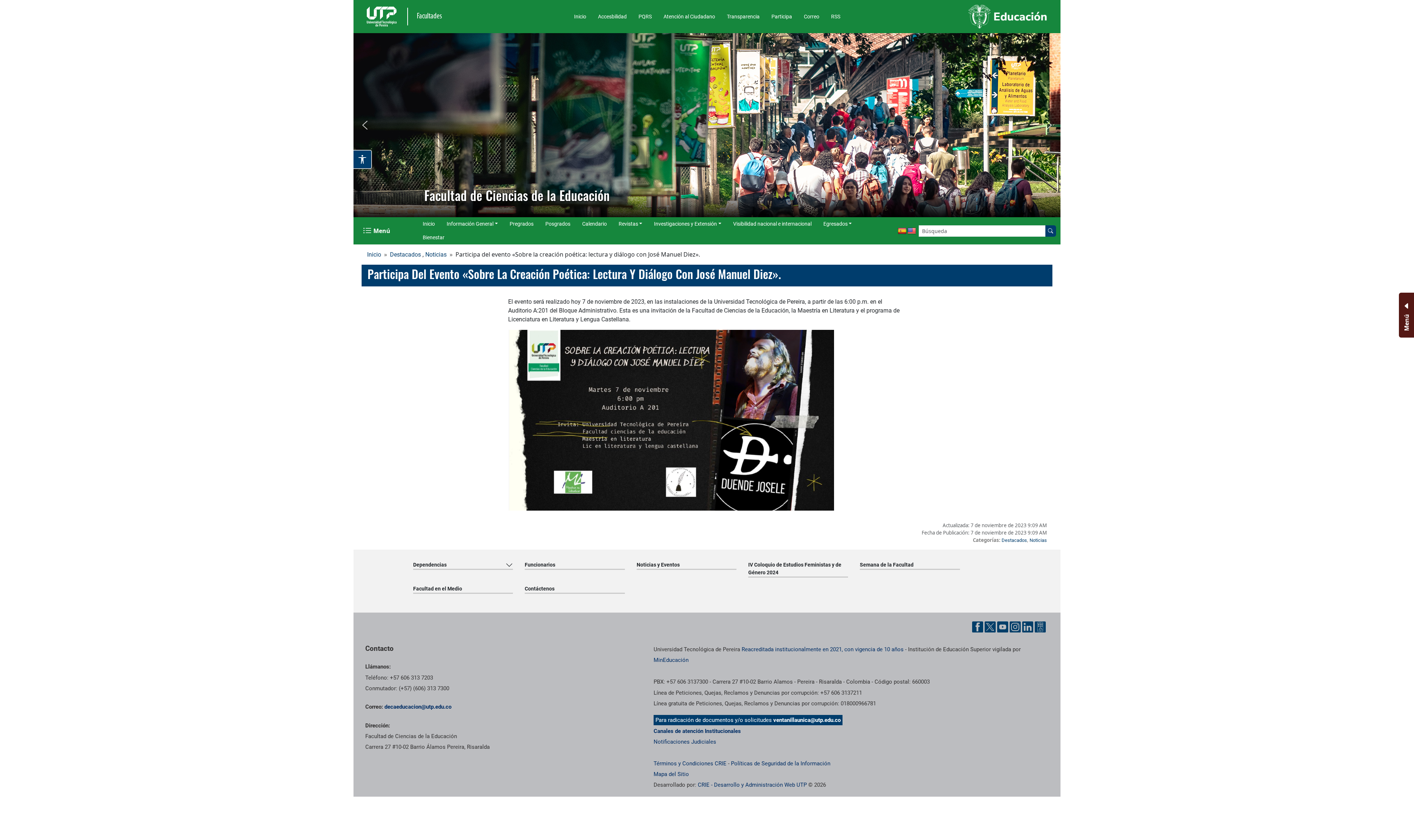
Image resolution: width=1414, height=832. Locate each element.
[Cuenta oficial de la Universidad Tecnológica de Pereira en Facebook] (977, 626)
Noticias (436, 254)
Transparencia (743, 17)
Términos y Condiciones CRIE (690, 763)
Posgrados (557, 224)
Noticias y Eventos (658, 565)
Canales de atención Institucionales (697, 731)
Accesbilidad (612, 17)
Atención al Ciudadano (689, 17)
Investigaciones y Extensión (685, 224)
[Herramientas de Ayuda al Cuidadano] (1040, 626)
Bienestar (433, 237)
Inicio (580, 17)
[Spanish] (902, 231)
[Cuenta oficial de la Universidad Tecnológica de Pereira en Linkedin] (1027, 626)
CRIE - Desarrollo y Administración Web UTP (752, 785)
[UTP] (382, 17)
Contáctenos (540, 589)
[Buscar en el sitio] (1050, 231)
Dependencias (430, 565)
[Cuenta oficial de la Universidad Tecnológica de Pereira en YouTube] (1002, 626)
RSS (835, 17)
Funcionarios (540, 565)
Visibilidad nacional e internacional (772, 224)
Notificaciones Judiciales (685, 741)
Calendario (594, 224)
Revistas (628, 224)
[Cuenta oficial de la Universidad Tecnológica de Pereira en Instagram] (1015, 626)
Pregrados (522, 224)
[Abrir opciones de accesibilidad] (363, 159)
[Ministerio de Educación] (969, 16)
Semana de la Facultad (887, 565)
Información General (470, 224)
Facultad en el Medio (437, 589)
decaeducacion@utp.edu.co (417, 707)
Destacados (405, 254)
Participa (781, 17)
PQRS (645, 17)
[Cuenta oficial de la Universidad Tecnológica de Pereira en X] (990, 626)
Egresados (835, 224)
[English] (911, 231)
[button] (365, 125)
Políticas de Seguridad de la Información (780, 763)
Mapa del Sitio (671, 774)
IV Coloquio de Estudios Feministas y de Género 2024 (794, 568)
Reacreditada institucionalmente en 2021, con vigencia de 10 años (823, 649)
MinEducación (671, 660)
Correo (811, 17)
